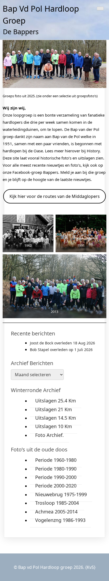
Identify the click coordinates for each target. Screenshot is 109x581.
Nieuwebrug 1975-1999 (61, 494)
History (93, 150)
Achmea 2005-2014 (56, 511)
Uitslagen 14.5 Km (55, 418)
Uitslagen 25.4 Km (55, 400)
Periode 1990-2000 (55, 477)
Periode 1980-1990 (55, 468)
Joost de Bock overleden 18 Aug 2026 (62, 342)
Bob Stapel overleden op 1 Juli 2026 (61, 349)
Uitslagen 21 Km (53, 409)
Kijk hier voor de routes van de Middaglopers (55, 196)
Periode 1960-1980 (55, 460)
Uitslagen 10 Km (53, 426)
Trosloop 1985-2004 (57, 503)
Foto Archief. (49, 435)
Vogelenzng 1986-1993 (60, 520)
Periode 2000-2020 (55, 485)
